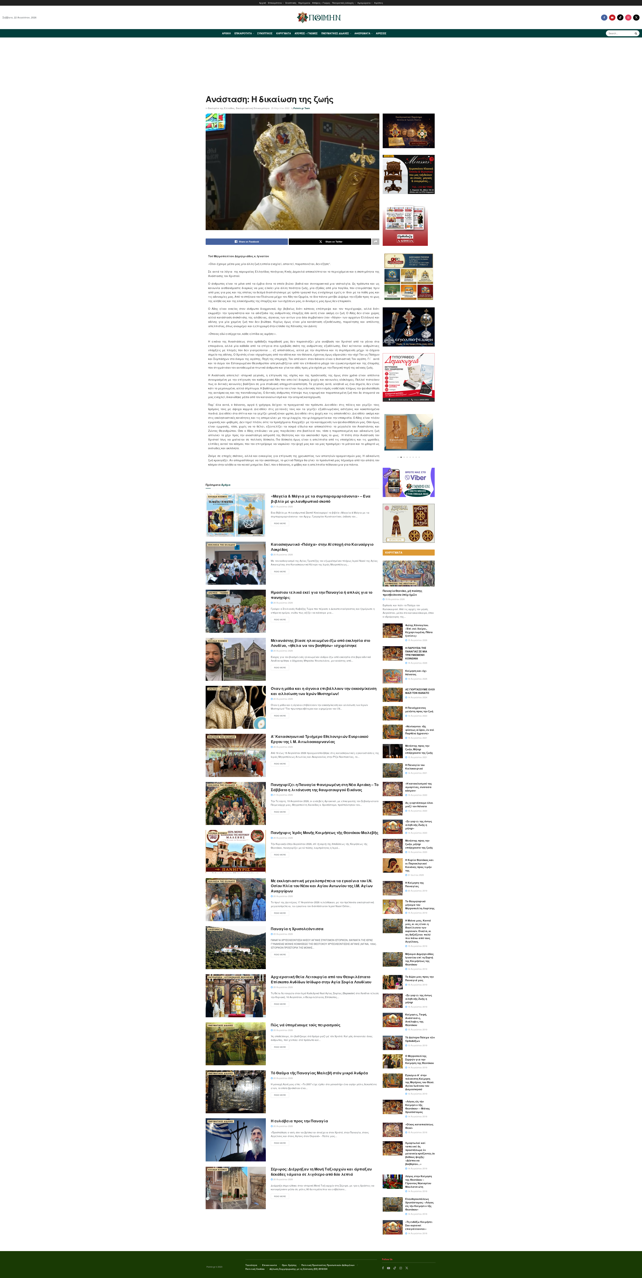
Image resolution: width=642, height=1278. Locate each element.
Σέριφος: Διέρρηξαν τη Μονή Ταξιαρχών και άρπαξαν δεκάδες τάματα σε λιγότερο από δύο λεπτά (321, 1171)
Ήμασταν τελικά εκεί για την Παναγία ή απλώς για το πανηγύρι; (321, 594)
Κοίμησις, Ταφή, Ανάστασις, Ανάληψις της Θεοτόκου (416, 1020)
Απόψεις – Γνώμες (321, 2)
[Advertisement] (321, 62)
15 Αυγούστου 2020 (417, 795)
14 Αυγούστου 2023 (417, 715)
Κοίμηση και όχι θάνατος (416, 672)
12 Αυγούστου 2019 (417, 1093)
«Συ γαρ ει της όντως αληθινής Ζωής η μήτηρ (418, 998)
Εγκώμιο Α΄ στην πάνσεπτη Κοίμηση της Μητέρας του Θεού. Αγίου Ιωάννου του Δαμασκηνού (419, 1082)
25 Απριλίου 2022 (280, 108)
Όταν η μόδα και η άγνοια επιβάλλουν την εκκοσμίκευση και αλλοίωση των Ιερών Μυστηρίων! (323, 691)
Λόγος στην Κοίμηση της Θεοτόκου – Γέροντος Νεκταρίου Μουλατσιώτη (418, 1181)
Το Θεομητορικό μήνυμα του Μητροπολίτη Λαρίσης (420, 904)
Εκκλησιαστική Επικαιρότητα (253, 108)
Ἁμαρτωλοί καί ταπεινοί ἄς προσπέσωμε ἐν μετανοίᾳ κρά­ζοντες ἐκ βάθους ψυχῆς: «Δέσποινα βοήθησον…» (420, 1153)
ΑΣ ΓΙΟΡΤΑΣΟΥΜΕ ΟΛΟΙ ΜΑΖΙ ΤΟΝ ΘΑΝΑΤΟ (420, 691)
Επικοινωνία (269, 1265)
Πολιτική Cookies (254, 1268)
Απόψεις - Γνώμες (218, 593)
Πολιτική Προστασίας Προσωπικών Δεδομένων (327, 1265)
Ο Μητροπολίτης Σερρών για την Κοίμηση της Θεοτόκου (419, 1059)
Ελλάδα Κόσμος (217, 496)
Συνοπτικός (290, 2)
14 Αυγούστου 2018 (417, 1116)
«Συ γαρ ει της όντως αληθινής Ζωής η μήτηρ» (418, 824)
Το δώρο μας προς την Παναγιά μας (419, 978)
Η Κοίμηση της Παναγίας (414, 884)
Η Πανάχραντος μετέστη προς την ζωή (419, 709)
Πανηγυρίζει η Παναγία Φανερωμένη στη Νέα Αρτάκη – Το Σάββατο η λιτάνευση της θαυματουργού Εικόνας (324, 787)
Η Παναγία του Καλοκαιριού (415, 766)
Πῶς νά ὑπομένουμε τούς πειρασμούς (305, 1024)
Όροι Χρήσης (289, 1265)
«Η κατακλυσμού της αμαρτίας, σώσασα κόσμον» (418, 787)
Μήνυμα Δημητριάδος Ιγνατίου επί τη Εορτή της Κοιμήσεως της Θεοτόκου (419, 959)
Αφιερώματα (363, 2)
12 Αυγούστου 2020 (417, 852)
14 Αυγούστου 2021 (417, 772)
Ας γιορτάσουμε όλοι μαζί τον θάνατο (419, 804)
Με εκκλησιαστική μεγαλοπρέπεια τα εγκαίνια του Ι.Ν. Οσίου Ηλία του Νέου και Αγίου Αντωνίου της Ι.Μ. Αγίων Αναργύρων (322, 886)
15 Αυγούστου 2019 (417, 912)
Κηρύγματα (304, 2)
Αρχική (262, 2)
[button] (398, 457)
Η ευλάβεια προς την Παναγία (299, 1120)
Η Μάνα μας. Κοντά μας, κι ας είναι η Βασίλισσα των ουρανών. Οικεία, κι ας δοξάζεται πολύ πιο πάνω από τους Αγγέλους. (418, 931)
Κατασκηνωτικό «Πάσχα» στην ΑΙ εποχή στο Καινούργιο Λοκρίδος (322, 547)
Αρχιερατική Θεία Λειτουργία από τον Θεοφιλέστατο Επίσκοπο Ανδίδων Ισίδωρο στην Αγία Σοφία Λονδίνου (321, 979)
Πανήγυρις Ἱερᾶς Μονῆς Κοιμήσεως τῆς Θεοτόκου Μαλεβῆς (324, 832)
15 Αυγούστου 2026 (395, 599)
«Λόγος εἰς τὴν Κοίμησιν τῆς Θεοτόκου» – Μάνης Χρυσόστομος (417, 1107)
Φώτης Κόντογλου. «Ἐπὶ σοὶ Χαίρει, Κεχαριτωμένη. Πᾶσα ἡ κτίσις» (419, 630)
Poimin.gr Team (301, 108)
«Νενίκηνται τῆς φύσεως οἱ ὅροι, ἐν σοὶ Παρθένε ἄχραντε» (419, 729)
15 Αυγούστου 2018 (417, 1132)
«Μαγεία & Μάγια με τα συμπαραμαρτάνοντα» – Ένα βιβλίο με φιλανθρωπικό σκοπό (320, 498)
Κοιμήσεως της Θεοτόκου (400, 583)
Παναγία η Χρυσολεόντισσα (297, 928)
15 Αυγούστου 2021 (417, 737)
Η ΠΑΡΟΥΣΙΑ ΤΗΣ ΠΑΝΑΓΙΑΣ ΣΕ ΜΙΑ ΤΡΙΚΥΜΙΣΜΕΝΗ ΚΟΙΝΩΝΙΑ (416, 653)
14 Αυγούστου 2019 (417, 968)
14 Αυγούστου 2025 (417, 678)
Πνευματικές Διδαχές (343, 2)
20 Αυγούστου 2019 (417, 890)
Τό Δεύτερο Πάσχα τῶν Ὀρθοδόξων (420, 1039)
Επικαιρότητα (275, 2)
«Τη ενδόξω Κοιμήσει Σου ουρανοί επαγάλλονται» (419, 1225)
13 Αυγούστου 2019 (417, 1045)
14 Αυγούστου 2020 (417, 832)
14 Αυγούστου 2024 (417, 697)
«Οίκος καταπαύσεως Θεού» (419, 1126)
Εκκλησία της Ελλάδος (221, 108)
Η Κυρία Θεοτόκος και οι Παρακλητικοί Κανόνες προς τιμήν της (419, 865)
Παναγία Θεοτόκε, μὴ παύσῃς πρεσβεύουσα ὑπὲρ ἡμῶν (402, 592)
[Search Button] (636, 33)
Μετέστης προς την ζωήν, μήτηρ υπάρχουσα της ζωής (419, 844)
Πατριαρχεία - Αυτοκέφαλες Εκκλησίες (230, 977)
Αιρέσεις (378, 2)
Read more (280, 523)
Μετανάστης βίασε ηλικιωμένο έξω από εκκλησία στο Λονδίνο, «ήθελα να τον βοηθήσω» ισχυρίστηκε (320, 643)
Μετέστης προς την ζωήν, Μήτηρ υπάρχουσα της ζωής (419, 749)
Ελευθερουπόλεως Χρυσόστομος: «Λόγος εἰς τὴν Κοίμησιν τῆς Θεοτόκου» (419, 1204)
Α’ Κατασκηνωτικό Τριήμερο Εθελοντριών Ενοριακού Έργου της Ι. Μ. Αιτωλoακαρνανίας (319, 739)
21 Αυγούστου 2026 (283, 506)
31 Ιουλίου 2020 (415, 874)
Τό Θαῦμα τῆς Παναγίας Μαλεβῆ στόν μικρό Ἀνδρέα (319, 1072)
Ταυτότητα (251, 1265)
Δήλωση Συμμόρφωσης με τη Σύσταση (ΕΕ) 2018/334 (298, 1268)
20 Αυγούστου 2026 (283, 554)
